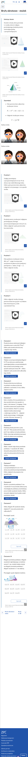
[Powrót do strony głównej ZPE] (3, 2)
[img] (14, 87)
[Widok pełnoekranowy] (25, 549)
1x (21, 141)
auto (16, 141)
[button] (16, 2)
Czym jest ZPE (5, 743)
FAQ (14, 1)
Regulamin (4, 735)
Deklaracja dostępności (7, 738)
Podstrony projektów (7, 753)
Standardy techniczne (7, 745)
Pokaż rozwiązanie (10, 353)
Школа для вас (5, 748)
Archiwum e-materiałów (8, 751)
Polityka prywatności (7, 740)
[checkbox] (6, 141)
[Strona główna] (7, 732)
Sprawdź (18, 546)
